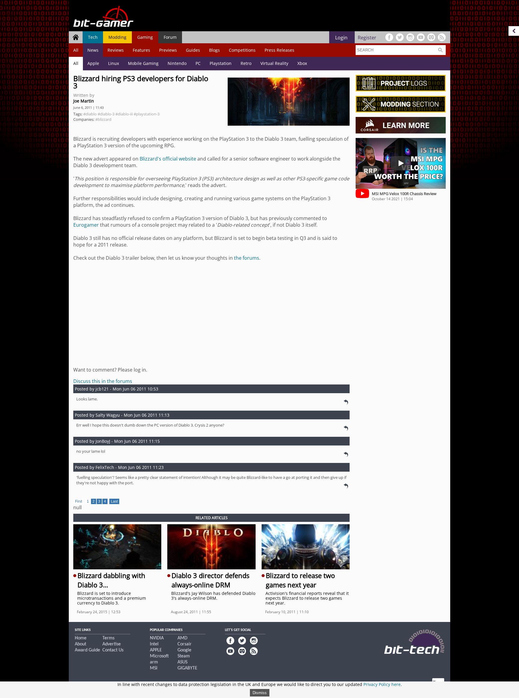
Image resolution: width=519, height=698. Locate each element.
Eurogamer (86, 225)
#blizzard (103, 119)
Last (114, 501)
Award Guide (87, 650)
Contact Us (112, 650)
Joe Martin (83, 101)
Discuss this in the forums (102, 381)
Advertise (111, 644)
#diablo (90, 114)
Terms (108, 638)
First (78, 501)
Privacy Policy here (382, 684)
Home (80, 638)
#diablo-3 (106, 114)
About (80, 644)
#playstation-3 (146, 114)
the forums (246, 258)
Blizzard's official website (168, 158)
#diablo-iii (124, 114)
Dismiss (260, 692)
